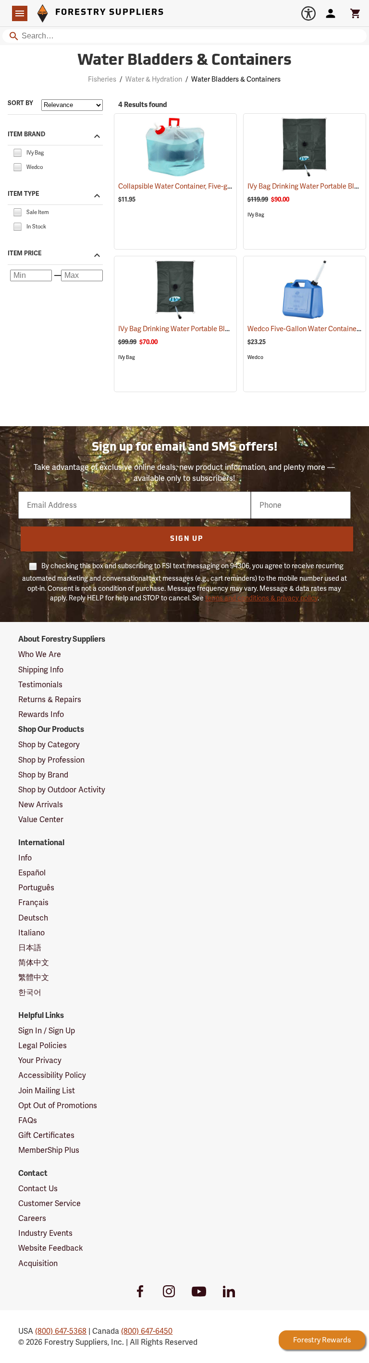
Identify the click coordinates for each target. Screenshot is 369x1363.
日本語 (29, 948)
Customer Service (49, 1203)
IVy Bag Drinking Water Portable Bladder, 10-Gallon (208, 328)
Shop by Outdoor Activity (61, 790)
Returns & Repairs (49, 699)
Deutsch (33, 918)
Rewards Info (41, 714)
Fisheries (102, 79)
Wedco (255, 357)
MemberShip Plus (48, 1150)
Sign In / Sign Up (46, 1031)
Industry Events (45, 1233)
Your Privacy (40, 1060)
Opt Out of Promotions (57, 1105)
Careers (32, 1218)
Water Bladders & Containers (184, 61)
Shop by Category (49, 745)
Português (36, 888)
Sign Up (186, 539)
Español (32, 873)
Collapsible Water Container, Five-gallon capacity (206, 186)
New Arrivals (40, 805)
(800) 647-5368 (60, 1331)
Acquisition (38, 1263)
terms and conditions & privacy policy (261, 598)
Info (25, 858)
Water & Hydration (153, 79)
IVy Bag (255, 215)
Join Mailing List (46, 1091)
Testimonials (40, 685)
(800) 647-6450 (146, 1331)
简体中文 (33, 962)
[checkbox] (17, 152)
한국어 (29, 992)
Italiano (31, 933)
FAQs (27, 1120)
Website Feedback (50, 1248)
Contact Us (38, 1189)
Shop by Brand (43, 775)
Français (33, 902)
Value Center (40, 819)
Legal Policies (42, 1045)
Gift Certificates (46, 1135)
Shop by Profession (51, 760)
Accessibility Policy (52, 1075)
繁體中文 (33, 977)
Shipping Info (40, 670)
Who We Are (39, 654)
